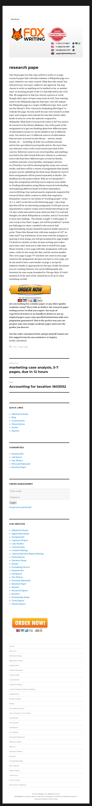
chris (15, 347)
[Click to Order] (39, 293)
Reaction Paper (19, 467)
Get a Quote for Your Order (20, 713)
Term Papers (18, 600)
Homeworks (18, 454)
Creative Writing (20, 550)
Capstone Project (20, 540)
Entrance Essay (19, 560)
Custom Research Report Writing (27, 554)
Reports (15, 431)
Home (11, 646)
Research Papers (20, 590)
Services (15, 19)
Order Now (13, 775)
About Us (12, 651)
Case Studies (18, 543)
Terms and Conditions (17, 785)
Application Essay (20, 533)
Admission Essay (20, 414)
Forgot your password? (20, 507)
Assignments (18, 537)
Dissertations (18, 424)
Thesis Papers (19, 604)
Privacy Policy (14, 780)
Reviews (16, 594)
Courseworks (18, 420)
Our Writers (17, 460)
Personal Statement (21, 464)
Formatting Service (21, 567)
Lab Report (17, 457)
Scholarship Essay (20, 597)
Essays (15, 427)
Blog (14, 417)
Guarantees (13, 718)
